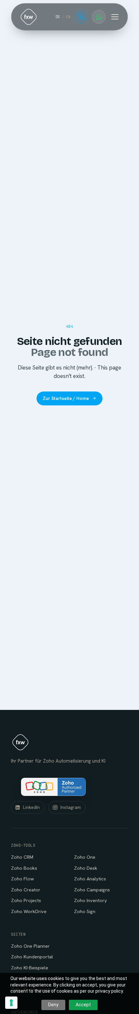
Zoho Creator (25, 890)
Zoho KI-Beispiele (29, 967)
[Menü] (115, 16)
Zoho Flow (22, 879)
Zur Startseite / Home (66, 398)
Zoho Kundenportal (32, 956)
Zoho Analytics (90, 879)
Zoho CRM (22, 857)
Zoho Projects (26, 900)
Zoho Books (24, 868)
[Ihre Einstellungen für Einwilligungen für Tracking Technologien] (11, 1003)
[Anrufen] (81, 17)
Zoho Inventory (90, 900)
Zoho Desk (85, 868)
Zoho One (84, 857)
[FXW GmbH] (28, 16)
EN (68, 16)
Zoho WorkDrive (29, 911)
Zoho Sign (84, 911)
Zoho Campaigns (92, 890)
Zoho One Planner (30, 946)
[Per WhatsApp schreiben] (99, 17)
